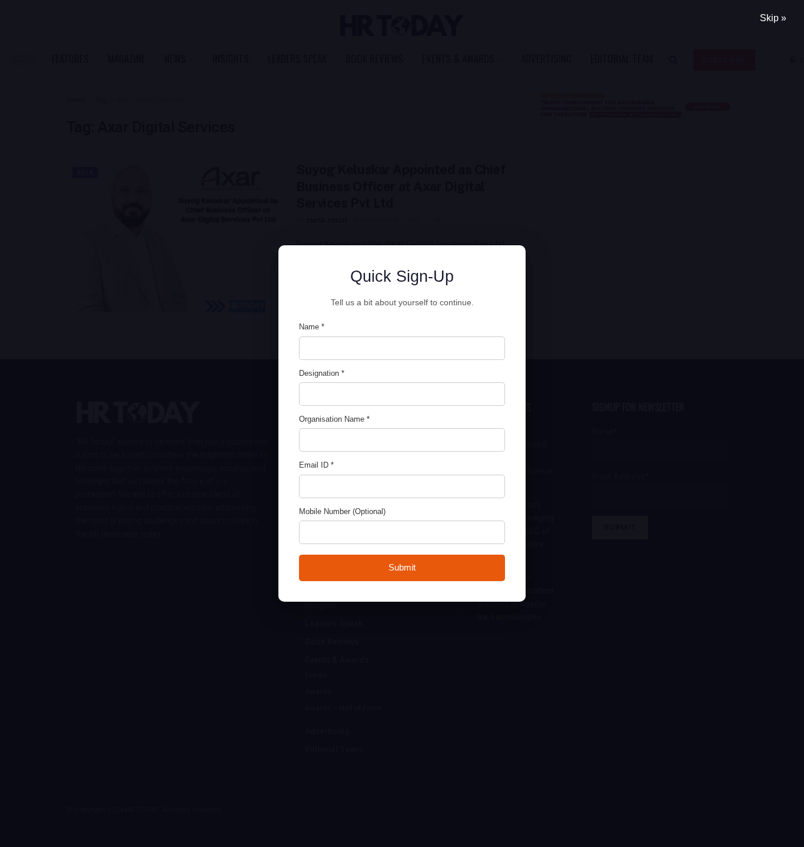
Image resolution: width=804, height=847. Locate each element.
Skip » (773, 18)
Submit (402, 567)
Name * (311, 326)
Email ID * (316, 465)
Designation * (321, 373)
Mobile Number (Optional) (342, 511)
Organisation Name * (334, 419)
